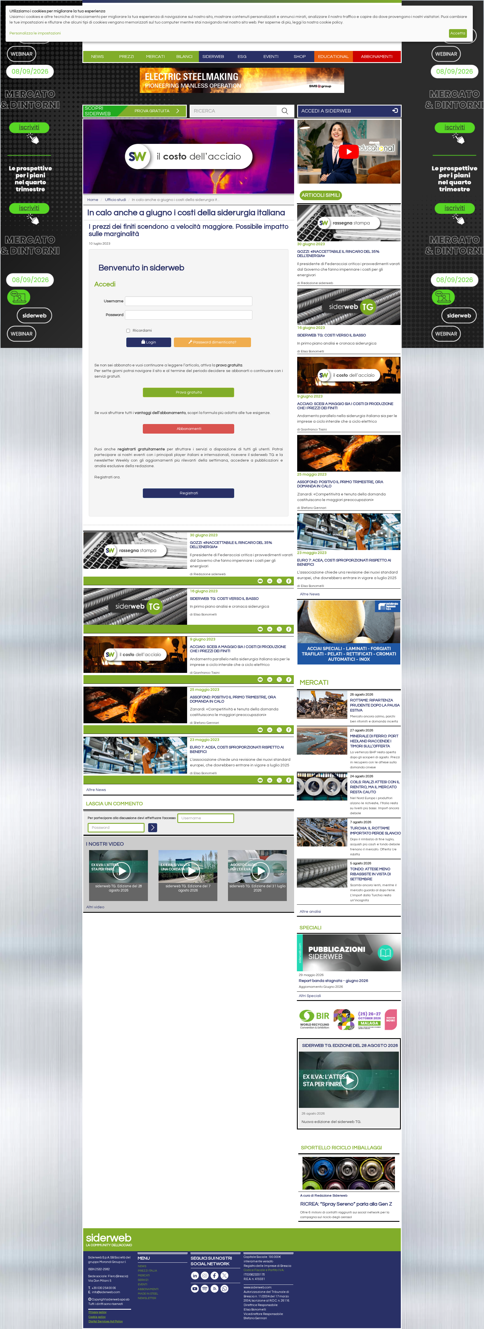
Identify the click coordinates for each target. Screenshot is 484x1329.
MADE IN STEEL (148, 1293)
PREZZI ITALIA (147, 1270)
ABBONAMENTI (148, 1289)
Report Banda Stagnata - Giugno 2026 (333, 981)
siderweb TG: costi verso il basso (224, 599)
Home (92, 200)
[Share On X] (279, 581)
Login (150, 342)
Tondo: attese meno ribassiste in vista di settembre (370, 874)
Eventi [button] (271, 56)
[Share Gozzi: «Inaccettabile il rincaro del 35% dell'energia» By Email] (260, 581)
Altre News (96, 790)
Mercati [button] (155, 56)
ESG (242, 56)
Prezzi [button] (126, 56)
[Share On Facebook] (289, 581)
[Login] (152, 827)
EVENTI (142, 1284)
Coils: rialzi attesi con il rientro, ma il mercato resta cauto (375, 787)
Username (114, 301)
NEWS (142, 1266)
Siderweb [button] (213, 56)
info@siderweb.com (106, 1292)
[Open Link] (242, 80)
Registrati (188, 493)
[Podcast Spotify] (205, 1288)
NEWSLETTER (147, 1298)
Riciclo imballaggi (341, 1147)
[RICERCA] (285, 111)
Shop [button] (300, 56)
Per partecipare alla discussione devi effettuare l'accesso (132, 818)
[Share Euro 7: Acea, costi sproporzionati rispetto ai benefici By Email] (260, 780)
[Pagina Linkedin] (195, 1275)
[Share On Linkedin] (270, 581)
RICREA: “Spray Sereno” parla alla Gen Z (346, 1204)
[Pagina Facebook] (214, 1275)
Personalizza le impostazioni (35, 33)
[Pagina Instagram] (205, 1275)
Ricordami (142, 331)
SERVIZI (143, 1280)
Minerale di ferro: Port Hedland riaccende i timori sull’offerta (374, 741)
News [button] (97, 56)
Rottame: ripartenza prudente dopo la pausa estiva (375, 705)
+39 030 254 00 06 (104, 1288)
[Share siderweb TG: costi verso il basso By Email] (260, 629)
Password (115, 315)
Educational (333, 56)
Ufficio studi (115, 200)
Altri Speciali (310, 996)
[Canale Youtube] (195, 1288)
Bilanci (184, 56)
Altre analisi (310, 912)
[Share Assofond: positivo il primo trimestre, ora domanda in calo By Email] (260, 730)
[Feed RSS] (214, 1288)
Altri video (95, 907)
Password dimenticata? (214, 342)
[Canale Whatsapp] (224, 1288)
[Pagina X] (224, 1275)
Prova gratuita (188, 392)
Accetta (457, 33)
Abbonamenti (376, 56)
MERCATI (144, 1275)
